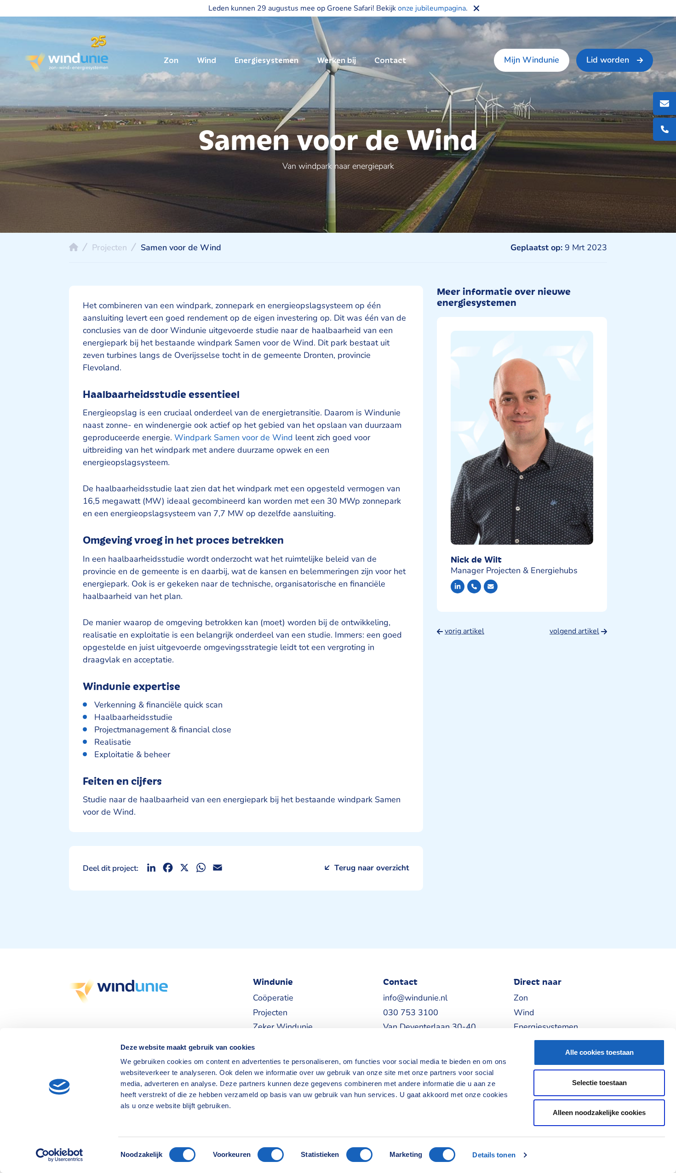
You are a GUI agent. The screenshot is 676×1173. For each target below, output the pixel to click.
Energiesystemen (266, 60)
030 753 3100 (410, 1012)
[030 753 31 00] (474, 586)
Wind (206, 60)
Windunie (66, 54)
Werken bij (336, 60)
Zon (171, 60)
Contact (390, 60)
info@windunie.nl (415, 997)
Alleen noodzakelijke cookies (599, 1112)
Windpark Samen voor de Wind (233, 437)
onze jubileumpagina (432, 8)
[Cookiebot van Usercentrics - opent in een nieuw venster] (59, 1155)
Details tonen (493, 1155)
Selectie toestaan (599, 1083)
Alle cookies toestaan (599, 1052)
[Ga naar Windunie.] (73, 247)
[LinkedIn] (457, 586)
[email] (491, 586)
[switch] (271, 1154)
